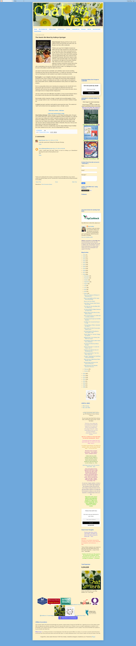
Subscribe (91, 92)
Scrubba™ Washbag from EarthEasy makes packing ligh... (92, 357)
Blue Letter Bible (86, 407)
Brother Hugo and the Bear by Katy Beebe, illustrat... (92, 313)
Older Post (74, 182)
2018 (84, 270)
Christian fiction (61, 29)
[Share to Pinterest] (56, 132)
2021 (84, 264)
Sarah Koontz (42, 140)
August (86, 283)
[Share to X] (53, 132)
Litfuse (47, 132)
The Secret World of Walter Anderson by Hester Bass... (92, 310)
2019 (84, 268)
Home (56, 182)
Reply (40, 144)
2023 (84, 260)
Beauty (35, 29)
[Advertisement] (91, 55)
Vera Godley (91, 226)
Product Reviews (37, 31)
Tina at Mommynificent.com (45, 148)
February (86, 369)
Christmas (68, 29)
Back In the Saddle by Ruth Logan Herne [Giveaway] (91, 299)
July (85, 285)
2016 (84, 274)
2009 (84, 385)
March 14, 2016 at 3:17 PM (52, 140)
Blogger (93, 636)
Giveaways (83, 29)
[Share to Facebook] (55, 132)
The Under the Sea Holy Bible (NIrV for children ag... (92, 307)
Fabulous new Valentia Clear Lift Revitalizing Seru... (91, 350)
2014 (84, 375)
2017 (84, 272)
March (85, 293)
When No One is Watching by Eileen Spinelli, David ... (92, 360)
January (86, 371)
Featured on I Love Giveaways (69, 617)
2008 (84, 387)
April (85, 291)
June (85, 287)
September (86, 281)
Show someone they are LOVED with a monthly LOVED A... (92, 316)
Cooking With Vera (75, 29)
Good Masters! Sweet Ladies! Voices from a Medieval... (92, 341)
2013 (84, 377)
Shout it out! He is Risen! (89, 301)
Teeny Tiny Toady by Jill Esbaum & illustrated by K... (91, 295)
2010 (84, 383)
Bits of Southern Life (43, 29)
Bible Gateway (86, 405)
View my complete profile (87, 237)
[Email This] (50, 132)
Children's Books (52, 29)
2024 (84, 258)
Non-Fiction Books (96, 29)
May (85, 289)
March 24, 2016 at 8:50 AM (59, 148)
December (86, 276)
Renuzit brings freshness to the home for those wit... (91, 363)
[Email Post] (44, 130)
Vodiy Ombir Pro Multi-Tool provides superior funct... (92, 329)
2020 (84, 266)
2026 (84, 255)
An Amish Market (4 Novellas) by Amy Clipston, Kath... (91, 332)
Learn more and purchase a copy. (56, 113)
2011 (84, 381)
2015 (84, 373)
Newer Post (38, 182)
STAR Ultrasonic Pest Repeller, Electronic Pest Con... (91, 366)
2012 (84, 379)
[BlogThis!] (52, 132)
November (86, 277)
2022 (84, 262)
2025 (84, 257)
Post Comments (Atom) (47, 184)
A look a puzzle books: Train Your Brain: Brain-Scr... (91, 353)
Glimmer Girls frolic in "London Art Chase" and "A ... (91, 347)
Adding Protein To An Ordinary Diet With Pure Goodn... (92, 338)
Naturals (89, 29)
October (86, 279)
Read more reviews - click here (56, 110)
